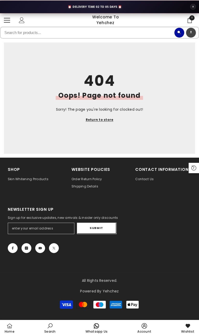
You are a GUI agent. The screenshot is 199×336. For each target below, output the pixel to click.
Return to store (99, 119)
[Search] (179, 33)
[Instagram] (26, 248)
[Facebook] (13, 248)
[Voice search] (191, 33)
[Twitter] (54, 248)
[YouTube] (40, 248)
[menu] (7, 20)
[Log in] (22, 20)
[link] (50, 328)
